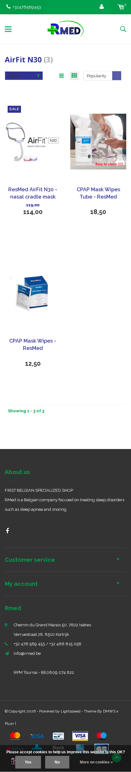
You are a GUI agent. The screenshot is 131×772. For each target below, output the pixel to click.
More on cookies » (96, 762)
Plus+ (9, 723)
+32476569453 (27, 7)
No (57, 762)
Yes (28, 762)
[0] (121, 7)
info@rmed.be (27, 653)
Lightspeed (70, 711)
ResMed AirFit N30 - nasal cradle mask (32, 193)
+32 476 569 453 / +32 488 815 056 (47, 644)
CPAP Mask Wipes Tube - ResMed (98, 193)
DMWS (109, 711)
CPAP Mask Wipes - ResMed (32, 344)
